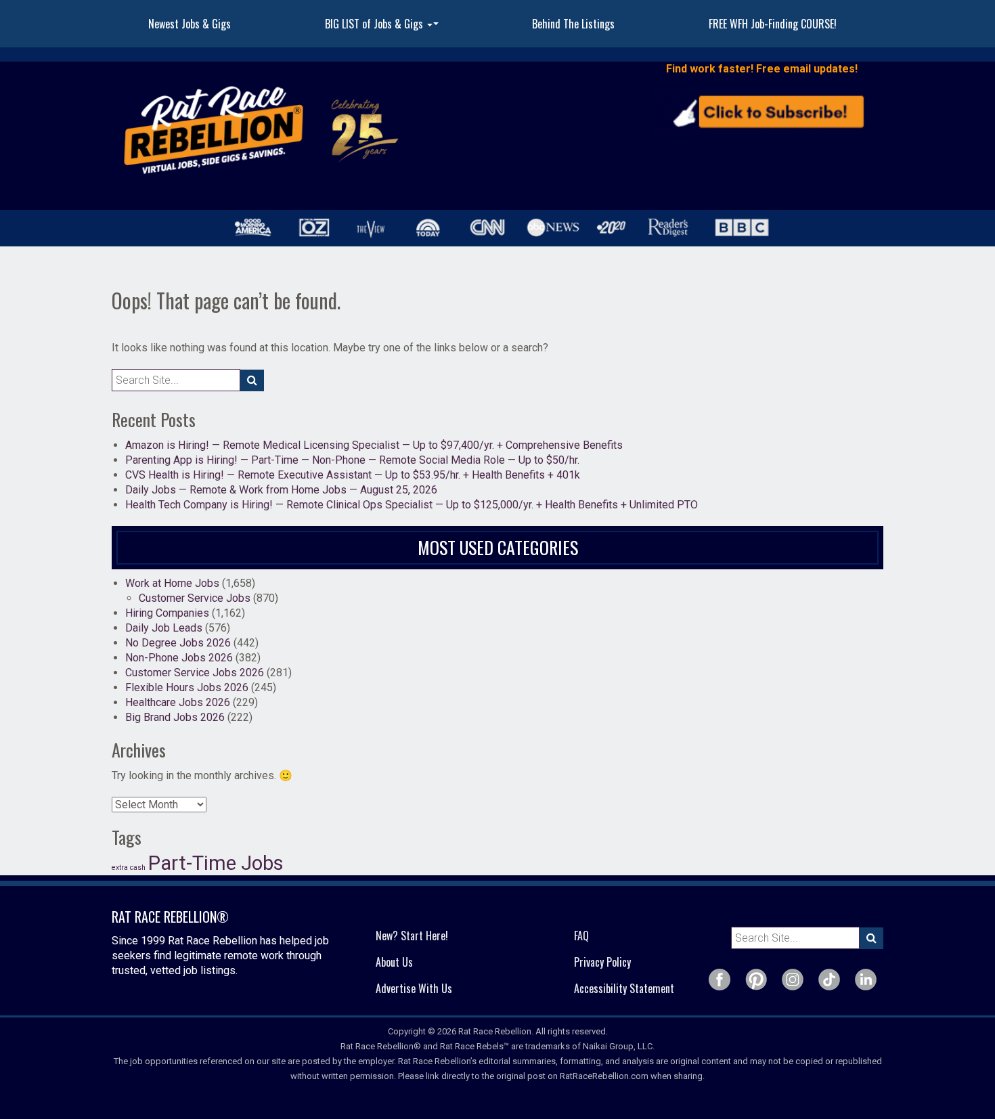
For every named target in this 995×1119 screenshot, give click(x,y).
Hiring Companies (167, 613)
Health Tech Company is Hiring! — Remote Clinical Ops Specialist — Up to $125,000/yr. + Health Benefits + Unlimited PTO (411, 504)
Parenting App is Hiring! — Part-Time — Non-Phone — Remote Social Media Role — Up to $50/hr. (352, 460)
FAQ (581, 935)
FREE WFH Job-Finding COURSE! (773, 24)
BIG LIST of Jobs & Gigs (383, 28)
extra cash (129, 867)
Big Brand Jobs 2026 (175, 717)
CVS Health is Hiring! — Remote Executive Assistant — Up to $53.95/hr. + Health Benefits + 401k (352, 474)
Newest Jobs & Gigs (189, 24)
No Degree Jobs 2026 (178, 642)
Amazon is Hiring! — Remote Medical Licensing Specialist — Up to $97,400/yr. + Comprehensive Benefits (374, 445)
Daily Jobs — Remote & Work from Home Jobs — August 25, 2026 (281, 489)
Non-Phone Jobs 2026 (179, 657)
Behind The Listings (573, 24)
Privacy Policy (602, 962)
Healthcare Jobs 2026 (177, 702)
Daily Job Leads (163, 627)
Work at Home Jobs (172, 583)
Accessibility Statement (624, 988)
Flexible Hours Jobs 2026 (186, 687)
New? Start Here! (412, 935)
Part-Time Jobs (216, 863)
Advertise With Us (414, 988)
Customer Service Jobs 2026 (194, 672)
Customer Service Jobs (194, 598)
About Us (394, 962)
